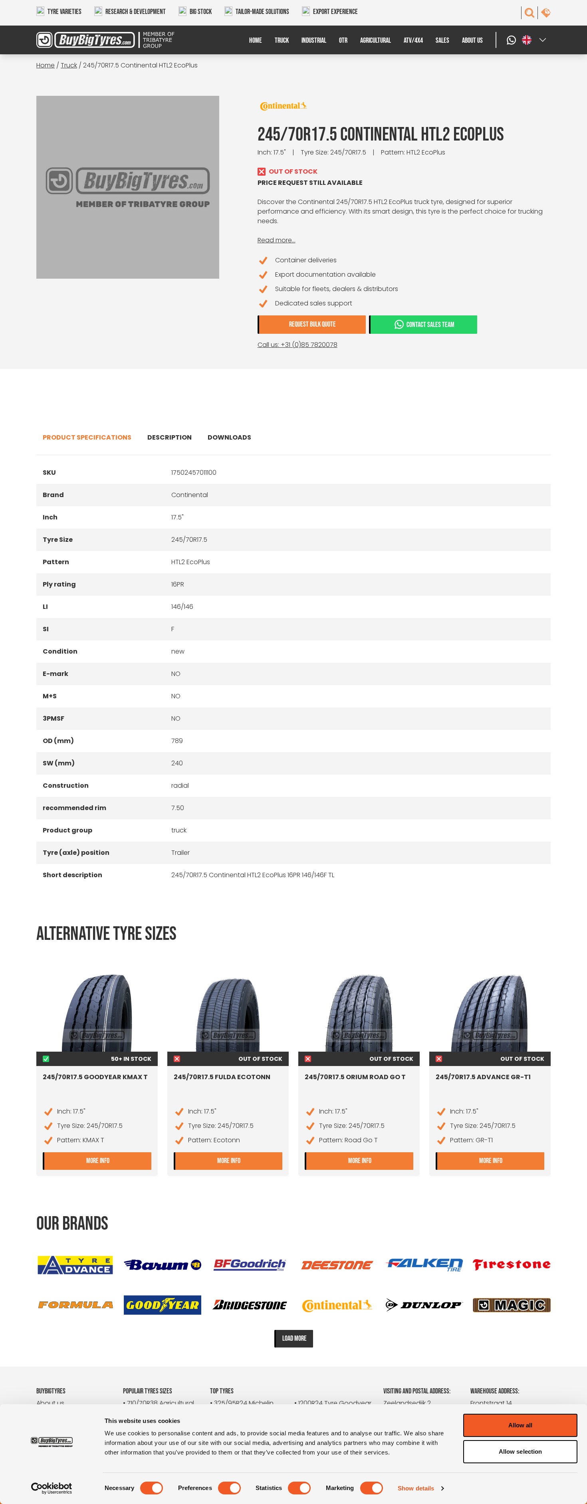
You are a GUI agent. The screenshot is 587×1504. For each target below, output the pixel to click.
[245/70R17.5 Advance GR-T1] (490, 1012)
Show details (416, 1488)
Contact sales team (430, 325)
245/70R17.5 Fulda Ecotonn (222, 1077)
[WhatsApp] (512, 40)
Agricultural (375, 40)
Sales (442, 40)
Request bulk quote (312, 324)
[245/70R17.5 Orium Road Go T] (359, 1012)
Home (255, 40)
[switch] (229, 1488)
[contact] (546, 13)
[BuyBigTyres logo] (100, 40)
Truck (282, 40)
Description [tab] (169, 437)
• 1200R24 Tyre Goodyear (332, 1403)
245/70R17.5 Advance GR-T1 (483, 1077)
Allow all (520, 1425)
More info (118, 1160)
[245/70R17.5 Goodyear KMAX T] (97, 1012)
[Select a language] (535, 40)
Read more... (276, 240)
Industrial (313, 40)
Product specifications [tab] (87, 437)
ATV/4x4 (413, 40)
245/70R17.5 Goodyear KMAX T (95, 1077)
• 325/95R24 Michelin (242, 1403)
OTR (343, 40)
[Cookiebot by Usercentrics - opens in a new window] (52, 1488)
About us (472, 40)
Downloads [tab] (229, 437)
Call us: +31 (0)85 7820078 (297, 344)
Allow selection (520, 1451)
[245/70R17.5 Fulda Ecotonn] (228, 1012)
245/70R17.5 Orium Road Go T (355, 1077)
